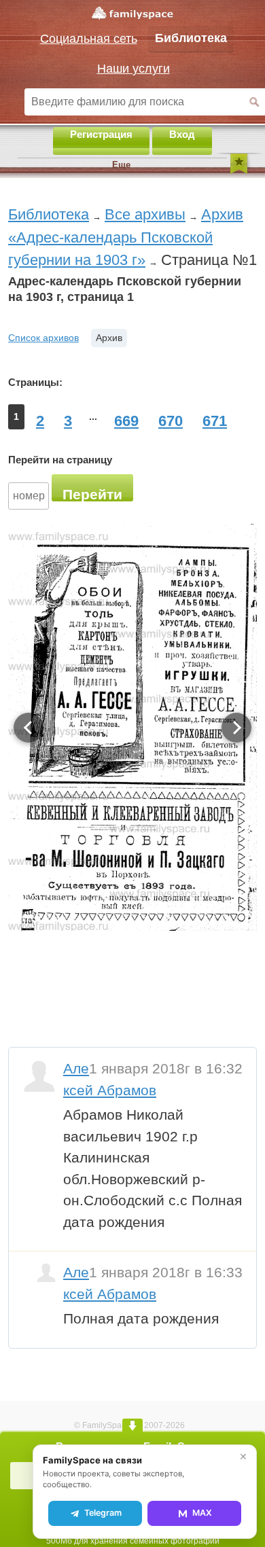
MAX (202, 1513)
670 (170, 420)
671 (214, 420)
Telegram (103, 1513)
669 (126, 420)
